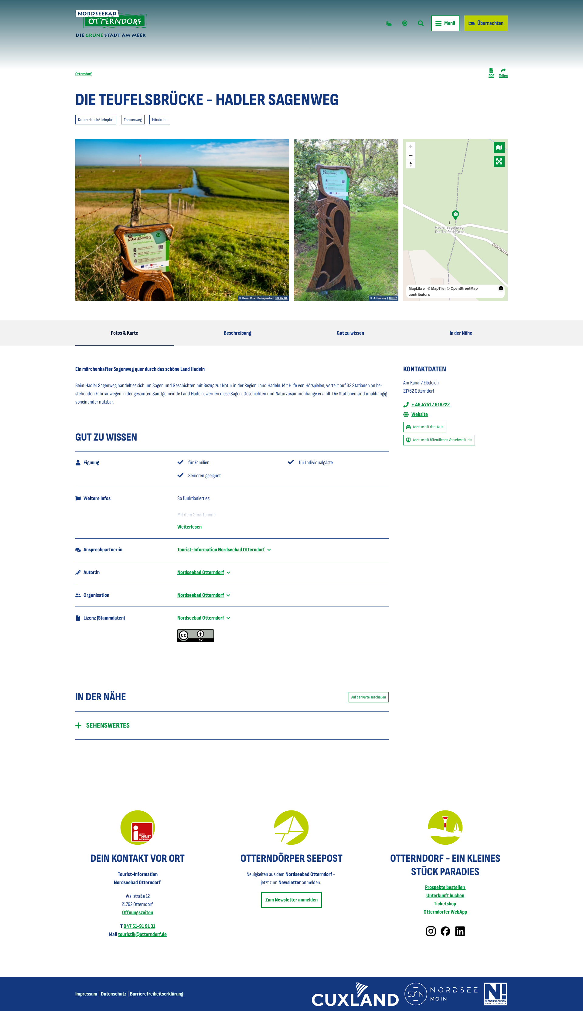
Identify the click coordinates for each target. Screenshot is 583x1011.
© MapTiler (437, 288)
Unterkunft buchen (445, 895)
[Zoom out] (410, 155)
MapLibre (417, 288)
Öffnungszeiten (137, 912)
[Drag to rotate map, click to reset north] (410, 164)
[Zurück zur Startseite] (111, 23)
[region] (455, 220)
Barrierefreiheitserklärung (156, 994)
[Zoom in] (410, 146)
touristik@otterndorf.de (142, 934)
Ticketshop (445, 904)
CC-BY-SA (281, 298)
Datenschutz (113, 994)
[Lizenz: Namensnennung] (195, 640)
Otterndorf (83, 73)
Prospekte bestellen (445, 887)
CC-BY (393, 298)
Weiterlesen (189, 527)
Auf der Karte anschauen (368, 697)
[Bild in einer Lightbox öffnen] (138, 828)
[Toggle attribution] (501, 288)
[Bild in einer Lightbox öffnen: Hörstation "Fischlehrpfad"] (346, 220)
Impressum (86, 994)
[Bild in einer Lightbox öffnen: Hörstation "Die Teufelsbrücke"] (182, 220)
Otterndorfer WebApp (445, 912)
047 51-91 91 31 (139, 926)
